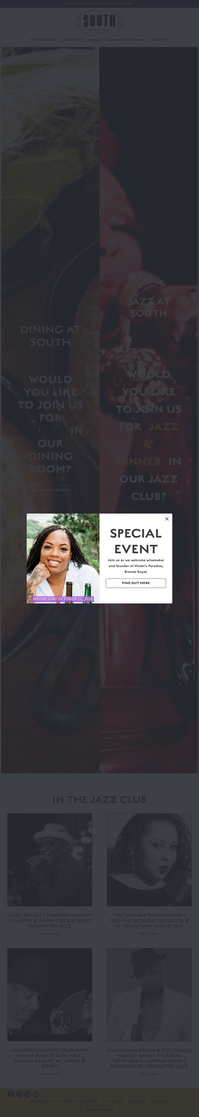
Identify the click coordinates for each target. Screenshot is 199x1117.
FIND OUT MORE (136, 583)
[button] (167, 519)
